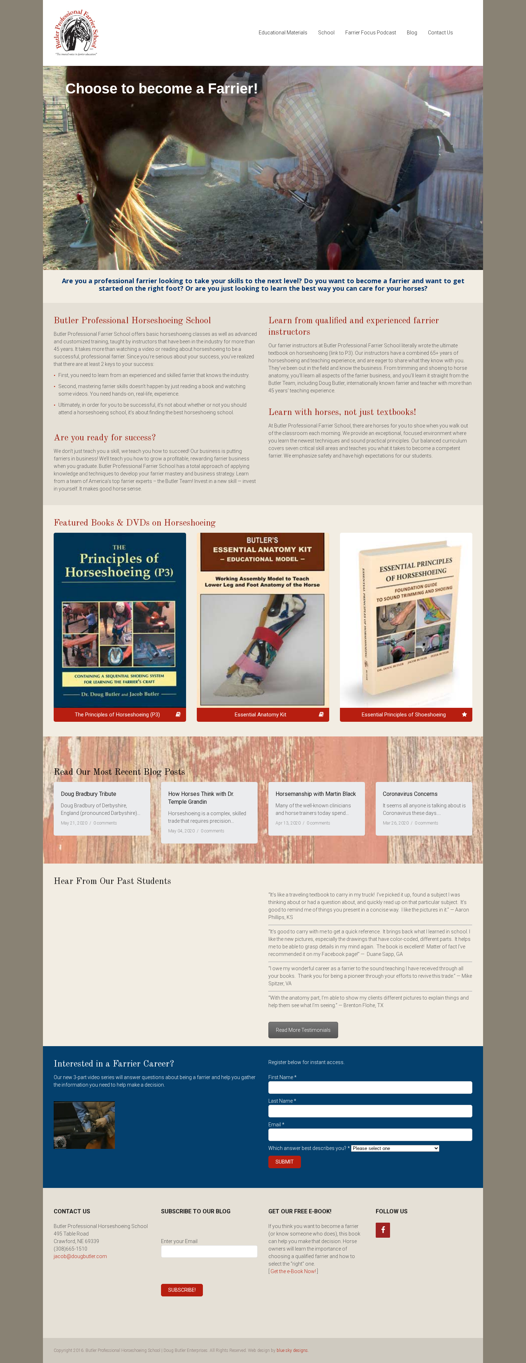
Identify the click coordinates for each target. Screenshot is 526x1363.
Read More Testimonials (303, 1030)
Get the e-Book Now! (293, 1271)
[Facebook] (383, 1230)
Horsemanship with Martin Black (316, 794)
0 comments (105, 823)
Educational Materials (283, 32)
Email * (276, 1124)
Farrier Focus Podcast (370, 32)
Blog (412, 32)
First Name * (282, 1077)
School (326, 32)
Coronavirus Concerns (410, 794)
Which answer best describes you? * (309, 1148)
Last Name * (282, 1101)
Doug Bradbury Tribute (88, 794)
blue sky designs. (293, 1350)
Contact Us (440, 32)
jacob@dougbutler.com (80, 1256)
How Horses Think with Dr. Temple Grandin (201, 798)
